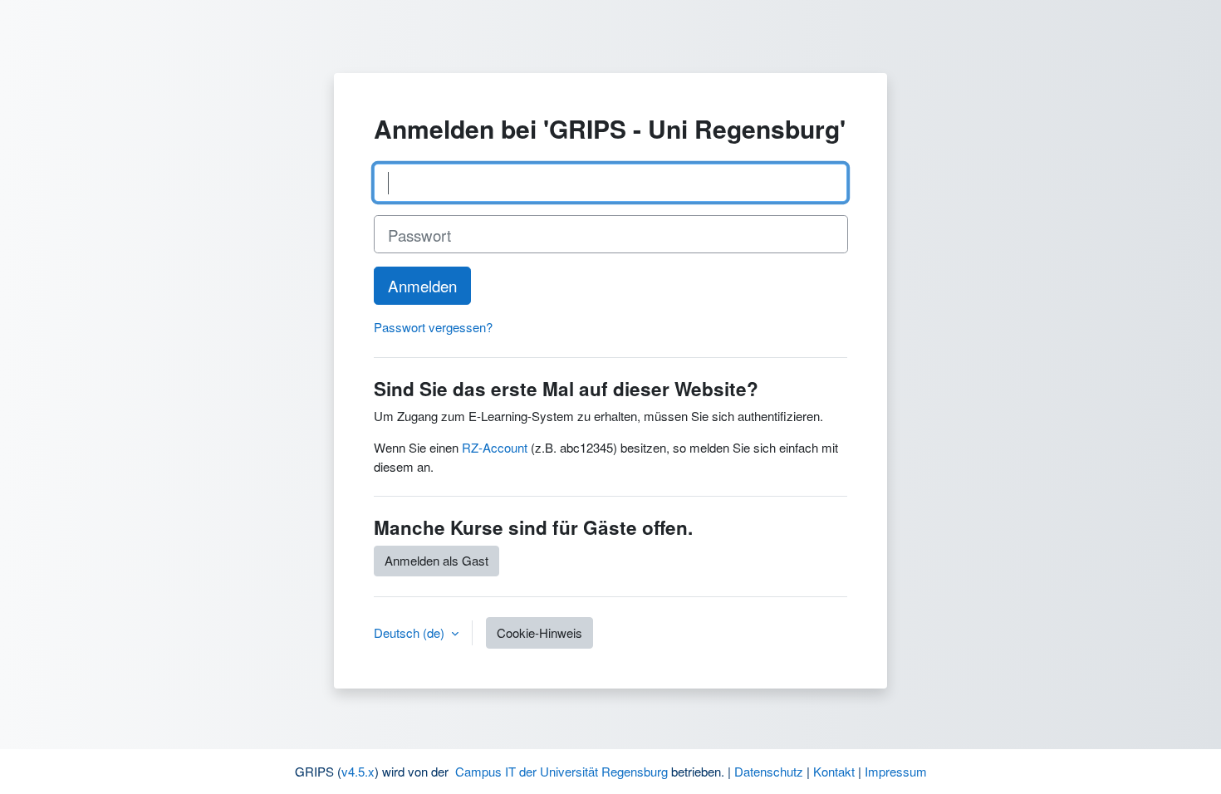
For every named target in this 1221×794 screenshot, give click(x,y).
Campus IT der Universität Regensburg (561, 771)
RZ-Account (494, 447)
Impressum (896, 771)
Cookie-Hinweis (539, 632)
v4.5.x (358, 771)
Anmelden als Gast (436, 560)
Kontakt (834, 771)
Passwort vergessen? (433, 327)
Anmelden (422, 285)
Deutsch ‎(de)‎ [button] (411, 632)
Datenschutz (768, 771)
